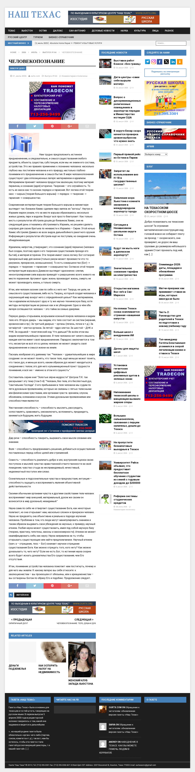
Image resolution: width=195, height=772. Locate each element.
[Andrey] (102, 745)
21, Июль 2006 (20, 76)
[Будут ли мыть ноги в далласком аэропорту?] (105, 251)
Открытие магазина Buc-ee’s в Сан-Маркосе (126, 292)
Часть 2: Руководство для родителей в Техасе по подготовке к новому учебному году (172, 319)
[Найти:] (171, 43)
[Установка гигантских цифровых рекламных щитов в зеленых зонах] (105, 368)
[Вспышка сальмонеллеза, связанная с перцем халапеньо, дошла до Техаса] (105, 418)
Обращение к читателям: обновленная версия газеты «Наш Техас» (124, 711)
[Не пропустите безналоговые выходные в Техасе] (105, 445)
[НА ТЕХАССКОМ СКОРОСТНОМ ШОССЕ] (165, 188)
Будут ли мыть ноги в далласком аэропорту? (126, 251)
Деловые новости (103, 30)
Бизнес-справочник (61, 37)
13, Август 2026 (122, 279)
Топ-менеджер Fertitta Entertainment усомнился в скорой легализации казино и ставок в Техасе (172, 346)
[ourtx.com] (102, 711)
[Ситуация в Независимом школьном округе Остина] (105, 227)
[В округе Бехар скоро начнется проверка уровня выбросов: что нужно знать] (105, 133)
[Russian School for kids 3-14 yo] (165, 98)
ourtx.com (35, 76)
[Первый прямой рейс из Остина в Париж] (105, 157)
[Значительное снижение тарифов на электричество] (105, 271)
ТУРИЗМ (38, 37)
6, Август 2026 (121, 383)
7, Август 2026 (121, 356)
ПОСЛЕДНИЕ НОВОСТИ (114, 52)
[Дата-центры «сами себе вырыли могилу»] (105, 80)
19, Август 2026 (122, 188)
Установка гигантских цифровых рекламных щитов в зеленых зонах (126, 372)
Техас (11, 30)
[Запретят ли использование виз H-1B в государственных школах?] (105, 173)
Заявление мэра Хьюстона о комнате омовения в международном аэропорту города (127, 204)
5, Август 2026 (121, 453)
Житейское (22, 595)
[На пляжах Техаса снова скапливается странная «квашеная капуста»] (105, 311)
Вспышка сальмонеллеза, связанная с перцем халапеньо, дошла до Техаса (127, 422)
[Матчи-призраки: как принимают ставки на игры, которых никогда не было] (150, 291)
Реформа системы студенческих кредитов (125, 499)
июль (34, 52)
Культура (140, 30)
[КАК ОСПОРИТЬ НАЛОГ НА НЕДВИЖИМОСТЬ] (52, 652)
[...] (150, 254)
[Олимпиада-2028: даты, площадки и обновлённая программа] (150, 267)
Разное (169, 30)
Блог (150, 166)
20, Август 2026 (167, 279)
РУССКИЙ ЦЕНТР (17, 37)
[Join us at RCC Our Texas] (114, 17)
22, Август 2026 (122, 121)
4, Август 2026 (121, 487)
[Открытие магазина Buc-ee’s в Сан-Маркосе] (105, 291)
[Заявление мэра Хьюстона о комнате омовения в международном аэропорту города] (105, 200)
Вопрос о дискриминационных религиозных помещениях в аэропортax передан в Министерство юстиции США (127, 107)
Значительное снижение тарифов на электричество (126, 271)
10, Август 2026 (122, 339)
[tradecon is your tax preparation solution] (52, 426)
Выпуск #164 (51, 76)
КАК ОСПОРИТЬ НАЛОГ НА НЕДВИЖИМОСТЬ (49, 668)
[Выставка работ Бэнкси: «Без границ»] (105, 63)
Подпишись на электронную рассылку (165, 72)
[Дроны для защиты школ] (105, 351)
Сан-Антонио (77, 30)
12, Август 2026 (122, 299)
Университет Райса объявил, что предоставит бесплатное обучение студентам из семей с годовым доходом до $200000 (127, 472)
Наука (124, 30)
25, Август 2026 (122, 68)
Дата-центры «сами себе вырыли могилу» (126, 80)
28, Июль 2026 (121, 507)
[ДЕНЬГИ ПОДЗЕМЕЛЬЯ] (22, 652)
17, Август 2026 (122, 259)
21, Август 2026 (122, 145)
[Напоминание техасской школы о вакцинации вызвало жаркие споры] (105, 395)
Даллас (58, 30)
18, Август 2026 (122, 215)
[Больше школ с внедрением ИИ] (105, 334)
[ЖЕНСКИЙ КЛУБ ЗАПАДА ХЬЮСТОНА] (82, 659)
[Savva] (102, 728)
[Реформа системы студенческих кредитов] (105, 499)
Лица (155, 30)
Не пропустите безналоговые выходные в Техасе (126, 446)
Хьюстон (27, 30)
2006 (24, 52)
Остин (43, 30)
